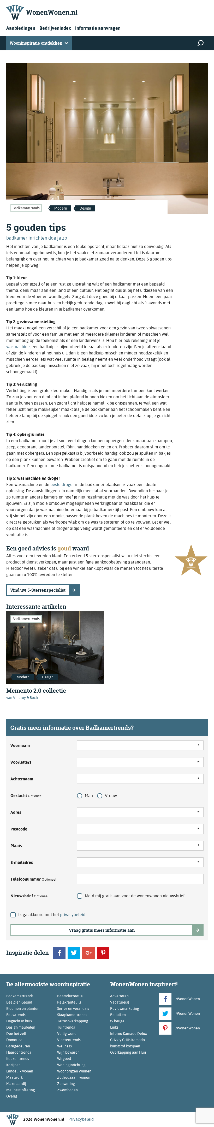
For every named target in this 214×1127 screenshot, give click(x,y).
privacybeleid (72, 914)
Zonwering (66, 1084)
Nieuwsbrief (29, 895)
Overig (11, 1096)
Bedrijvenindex (55, 28)
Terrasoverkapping (72, 1021)
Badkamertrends (26, 208)
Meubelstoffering (20, 1090)
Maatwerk (14, 1077)
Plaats (16, 845)
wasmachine (18, 346)
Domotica (14, 1040)
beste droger (62, 484)
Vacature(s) (119, 1002)
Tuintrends (66, 1027)
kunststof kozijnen (125, 1046)
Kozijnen (13, 1065)
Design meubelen (20, 1027)
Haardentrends (18, 1052)
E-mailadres (21, 862)
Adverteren (119, 996)
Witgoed (64, 1059)
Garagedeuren (18, 1046)
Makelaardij (16, 1084)
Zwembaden (67, 1090)
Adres (15, 812)
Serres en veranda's (73, 1008)
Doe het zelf (16, 1033)
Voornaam (20, 745)
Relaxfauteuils (69, 1002)
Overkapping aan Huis (128, 1052)
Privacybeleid (81, 1119)
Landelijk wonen (19, 1071)
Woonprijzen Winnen (74, 1071)
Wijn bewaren (68, 1052)
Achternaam (21, 778)
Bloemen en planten (22, 1008)
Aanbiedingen (20, 28)
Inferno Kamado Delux (128, 1033)
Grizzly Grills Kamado (127, 1040)
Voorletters (20, 762)
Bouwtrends (16, 1015)
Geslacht (26, 795)
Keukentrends (17, 1059)
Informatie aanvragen (98, 28)
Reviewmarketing (124, 1008)
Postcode (18, 829)
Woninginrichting (71, 1065)
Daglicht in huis (19, 1021)
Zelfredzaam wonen (73, 1077)
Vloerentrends (69, 1040)
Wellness (64, 1046)
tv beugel (118, 1021)
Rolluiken (118, 1015)
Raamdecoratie (70, 996)
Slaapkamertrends (72, 1015)
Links (114, 1027)
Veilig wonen (68, 1033)
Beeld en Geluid (19, 1002)
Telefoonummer (33, 879)
